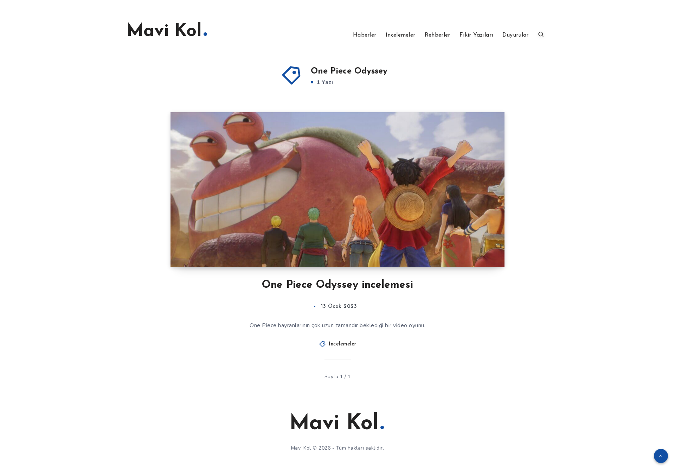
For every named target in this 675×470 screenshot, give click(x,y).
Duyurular (515, 35)
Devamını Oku (476, 246)
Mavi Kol (164, 31)
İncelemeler (400, 35)
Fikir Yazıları (476, 35)
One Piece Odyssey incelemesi (337, 285)
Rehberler (437, 35)
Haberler (364, 35)
